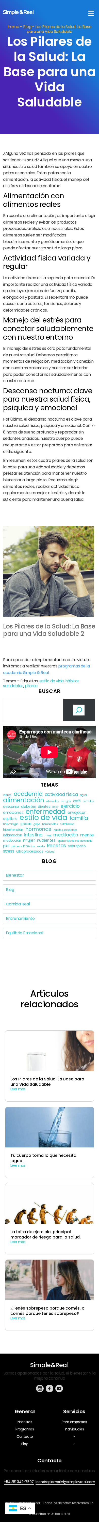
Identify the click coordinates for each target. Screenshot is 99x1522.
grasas (25, 823)
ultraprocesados (29, 851)
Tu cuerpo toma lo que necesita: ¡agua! (43, 1158)
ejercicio (69, 806)
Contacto (24, 1436)
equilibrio (10, 818)
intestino (33, 834)
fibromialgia (10, 824)
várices (49, 852)
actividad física (61, 794)
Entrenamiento (20, 918)
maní (48, 835)
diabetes (28, 806)
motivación (12, 840)
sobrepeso (77, 846)
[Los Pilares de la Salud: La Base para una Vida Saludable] (49, 1068)
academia (28, 794)
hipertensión (13, 829)
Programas (24, 1429)
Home (13, 27)
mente (87, 835)
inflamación (12, 835)
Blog (27, 27)
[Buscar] (79, 710)
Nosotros (25, 1421)
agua (83, 795)
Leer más (18, 1089)
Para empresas (74, 1421)
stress (8, 851)
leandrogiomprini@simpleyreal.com (65, 1481)
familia (78, 818)
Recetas (56, 845)
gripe (37, 824)
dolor (55, 807)
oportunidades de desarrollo (75, 841)
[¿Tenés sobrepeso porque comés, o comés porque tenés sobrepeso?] (49, 1297)
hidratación (67, 824)
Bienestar (15, 875)
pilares (31, 686)
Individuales (74, 1429)
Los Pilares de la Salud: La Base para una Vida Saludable (47, 1082)
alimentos (52, 801)
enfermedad (45, 811)
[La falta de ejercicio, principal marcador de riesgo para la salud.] (49, 1220)
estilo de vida (51, 681)
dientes (44, 806)
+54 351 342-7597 (19, 1481)
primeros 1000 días (23, 846)
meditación (65, 834)
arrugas (66, 801)
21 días (7, 795)
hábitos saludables (65, 830)
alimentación (23, 800)
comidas (88, 801)
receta (41, 846)
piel (6, 845)
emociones (13, 812)
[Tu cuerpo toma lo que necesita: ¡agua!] (49, 1144)
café (77, 801)
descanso (11, 806)
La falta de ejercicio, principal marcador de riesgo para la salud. (45, 1234)
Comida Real (18, 904)
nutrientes (46, 840)
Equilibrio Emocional (24, 933)
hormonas (38, 829)
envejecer (76, 812)
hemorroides (50, 824)
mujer (29, 840)
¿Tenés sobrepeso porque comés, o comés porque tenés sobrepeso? (47, 1311)
